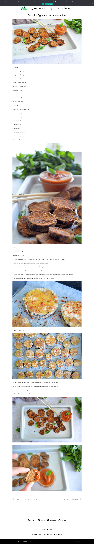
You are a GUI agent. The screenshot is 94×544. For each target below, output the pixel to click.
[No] (92, 3)
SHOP (40, 534)
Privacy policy (49, 4)
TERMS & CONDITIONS (56, 534)
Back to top (77, 541)
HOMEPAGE (35, 534)
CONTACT (46, 534)
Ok (43, 4)
